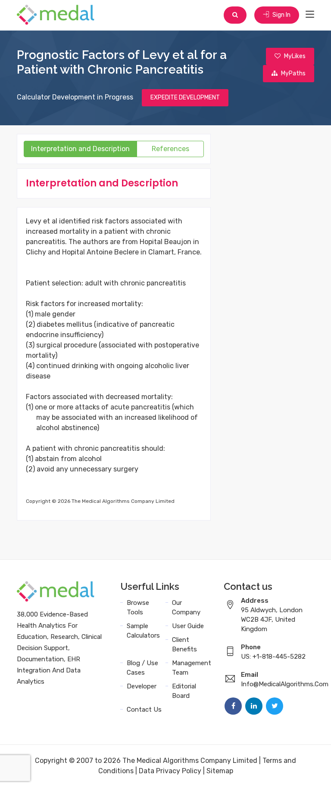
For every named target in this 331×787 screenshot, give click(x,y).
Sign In (280, 15)
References (170, 149)
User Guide (188, 626)
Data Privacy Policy (170, 771)
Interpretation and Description (80, 149)
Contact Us (144, 709)
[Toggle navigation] (310, 15)
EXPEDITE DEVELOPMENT (185, 97)
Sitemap (219, 771)
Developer (141, 686)
